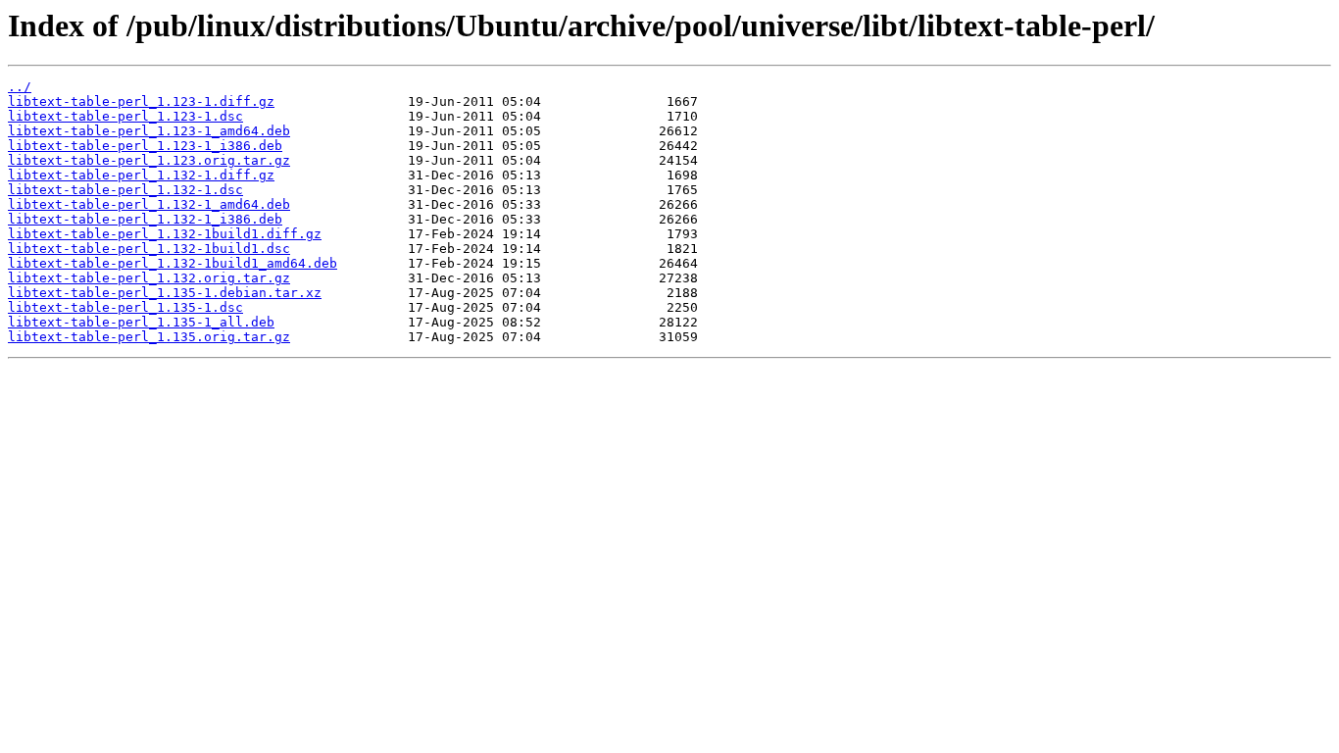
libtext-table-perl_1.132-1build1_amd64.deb (172, 263)
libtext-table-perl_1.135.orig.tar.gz (149, 336)
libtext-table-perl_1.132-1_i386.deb (145, 219)
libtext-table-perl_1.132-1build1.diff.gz (165, 233)
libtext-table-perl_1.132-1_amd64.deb (149, 204)
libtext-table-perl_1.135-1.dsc (125, 307)
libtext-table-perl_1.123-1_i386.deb (145, 145)
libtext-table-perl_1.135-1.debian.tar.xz (165, 292)
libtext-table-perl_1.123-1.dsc (125, 116)
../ (19, 86)
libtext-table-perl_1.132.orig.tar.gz (149, 278)
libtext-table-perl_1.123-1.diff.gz (141, 101)
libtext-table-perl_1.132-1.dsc (125, 189)
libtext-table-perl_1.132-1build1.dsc (149, 248)
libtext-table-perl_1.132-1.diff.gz (141, 175)
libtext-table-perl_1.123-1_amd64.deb (149, 131)
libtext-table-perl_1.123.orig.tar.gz (149, 160)
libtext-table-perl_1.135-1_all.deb (141, 322)
